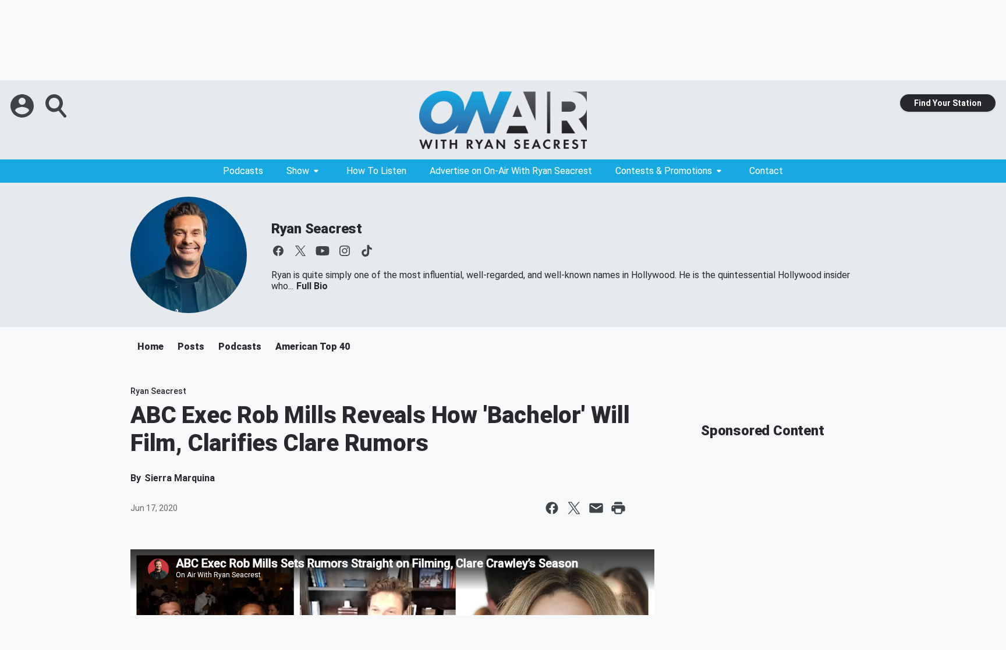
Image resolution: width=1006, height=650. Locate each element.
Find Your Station (948, 103)
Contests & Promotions (663, 170)
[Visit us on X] (300, 251)
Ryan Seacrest (316, 229)
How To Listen (376, 170)
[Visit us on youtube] (323, 251)
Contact (766, 170)
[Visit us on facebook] (278, 251)
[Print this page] (618, 508)
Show (297, 170)
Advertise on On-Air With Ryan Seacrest (511, 170)
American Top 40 (312, 346)
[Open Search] (57, 106)
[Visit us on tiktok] (367, 251)
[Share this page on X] (574, 508)
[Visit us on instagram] (345, 251)
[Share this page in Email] (596, 508)
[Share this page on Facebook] (552, 508)
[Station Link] (503, 120)
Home (150, 346)
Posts (191, 346)
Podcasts (243, 170)
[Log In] (23, 106)
